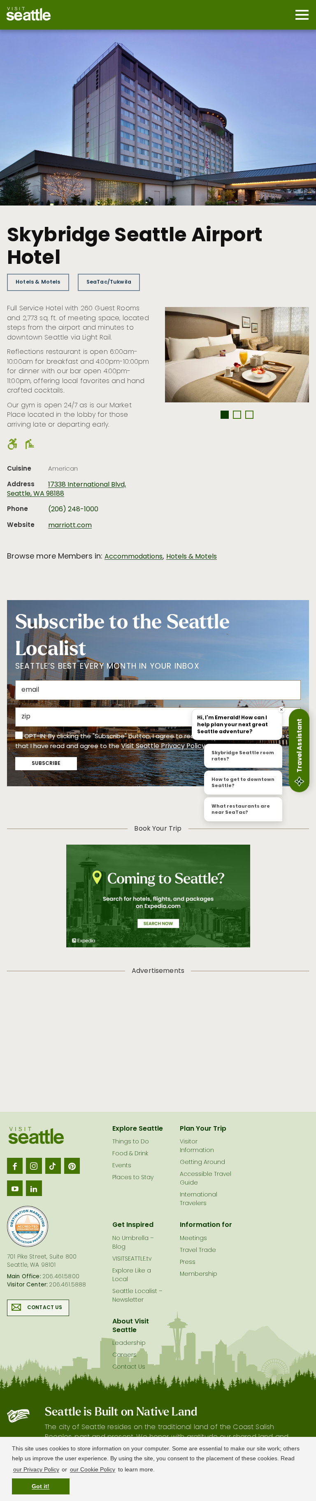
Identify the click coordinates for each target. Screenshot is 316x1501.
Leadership (129, 1343)
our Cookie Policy (92, 1469)
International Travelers (198, 1199)
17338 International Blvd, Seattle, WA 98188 (66, 489)
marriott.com (70, 525)
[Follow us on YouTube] (15, 1188)
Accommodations (134, 557)
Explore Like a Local (131, 1275)
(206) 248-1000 (73, 509)
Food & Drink (130, 1154)
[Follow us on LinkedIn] (34, 1188)
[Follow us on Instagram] (34, 1165)
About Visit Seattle (130, 1326)
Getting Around (202, 1162)
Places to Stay (132, 1177)
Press (187, 1262)
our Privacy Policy (36, 1469)
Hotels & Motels (38, 282)
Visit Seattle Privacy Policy (163, 746)
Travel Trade (198, 1250)
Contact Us (45, 1308)
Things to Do (130, 1142)
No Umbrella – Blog (133, 1243)
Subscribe (46, 764)
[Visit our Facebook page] (15, 1165)
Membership (198, 1274)
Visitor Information (197, 1146)
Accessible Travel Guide (205, 1179)
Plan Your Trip (203, 1129)
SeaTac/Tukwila (108, 282)
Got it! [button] (40, 1486)
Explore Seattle (137, 1129)
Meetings (193, 1238)
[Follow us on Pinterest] (72, 1165)
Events (121, 1166)
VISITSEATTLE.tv (131, 1259)
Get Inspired (132, 1225)
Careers (124, 1355)
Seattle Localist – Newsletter (137, 1296)
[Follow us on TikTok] (53, 1165)
